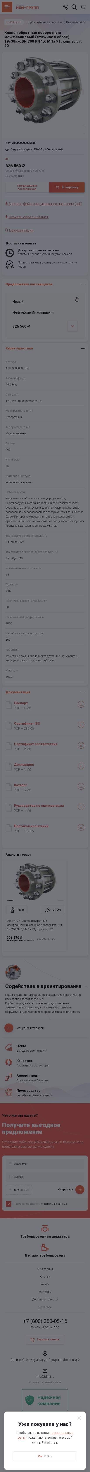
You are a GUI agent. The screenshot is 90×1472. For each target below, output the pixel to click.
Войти (48, 1456)
